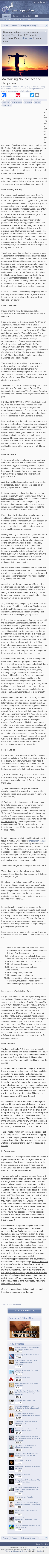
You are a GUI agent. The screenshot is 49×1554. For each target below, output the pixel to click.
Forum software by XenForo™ (18, 1547)
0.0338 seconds (15, 1551)
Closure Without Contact (23, 1461)
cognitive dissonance (14, 100)
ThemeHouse (30, 1549)
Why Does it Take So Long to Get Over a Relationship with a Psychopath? (26, 1362)
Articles (6, 16)
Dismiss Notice (45, 32)
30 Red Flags (6, 19)
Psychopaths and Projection (24, 1497)
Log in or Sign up (39, 2)
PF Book (31, 19)
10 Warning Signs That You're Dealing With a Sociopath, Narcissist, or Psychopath (27, 1393)
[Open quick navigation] (46, 25)
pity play (37, 102)
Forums (16, 16)
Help (46, 1544)
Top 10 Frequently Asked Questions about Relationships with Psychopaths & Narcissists (27, 1438)
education (27, 100)
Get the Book (27, 16)
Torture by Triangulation (22, 1377)
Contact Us (39, 1544)
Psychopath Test (19, 19)
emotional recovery (40, 100)
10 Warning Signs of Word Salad (25, 1400)
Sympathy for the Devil (22, 1474)
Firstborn (17, 1305)
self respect (7, 105)
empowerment (17, 102)
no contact (28, 102)
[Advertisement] (21, 125)
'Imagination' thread (36, 841)
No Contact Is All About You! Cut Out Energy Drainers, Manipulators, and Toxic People (27, 1489)
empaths (6, 102)
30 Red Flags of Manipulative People (27, 1355)
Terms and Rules (42, 1547)
